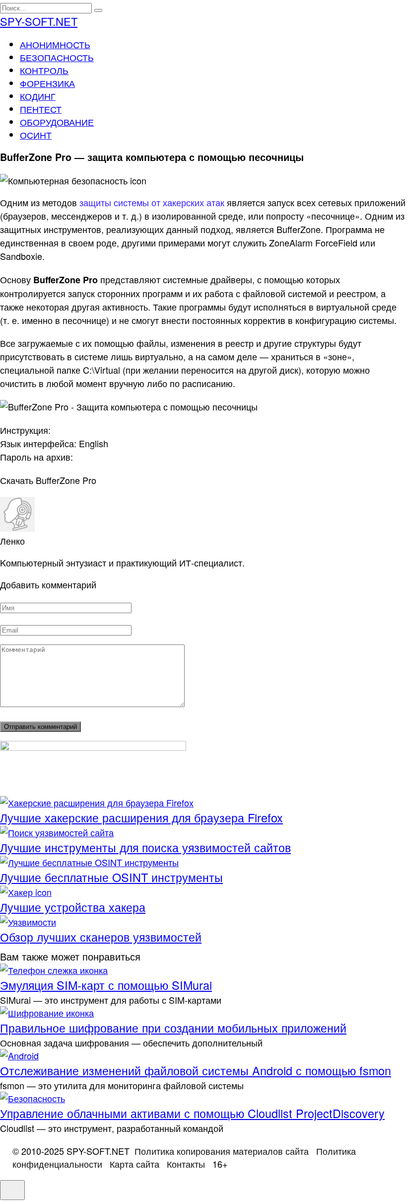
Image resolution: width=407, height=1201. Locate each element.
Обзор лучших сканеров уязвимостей (101, 936)
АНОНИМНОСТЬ (55, 44)
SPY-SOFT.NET (38, 21)
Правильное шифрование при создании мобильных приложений (173, 1027)
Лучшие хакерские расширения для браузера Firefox (141, 817)
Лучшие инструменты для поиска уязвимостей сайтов (145, 847)
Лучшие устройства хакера (72, 906)
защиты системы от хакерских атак (151, 202)
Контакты (186, 1163)
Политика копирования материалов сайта (222, 1150)
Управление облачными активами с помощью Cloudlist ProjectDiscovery (192, 1113)
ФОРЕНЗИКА (47, 83)
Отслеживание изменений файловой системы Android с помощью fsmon (195, 1070)
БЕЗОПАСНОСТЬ (57, 57)
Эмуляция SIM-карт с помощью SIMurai (106, 984)
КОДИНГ (38, 95)
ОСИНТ (36, 134)
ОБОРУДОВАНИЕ (57, 121)
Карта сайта (134, 1163)
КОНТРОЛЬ (44, 70)
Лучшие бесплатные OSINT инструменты (111, 877)
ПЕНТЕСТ (41, 108)
